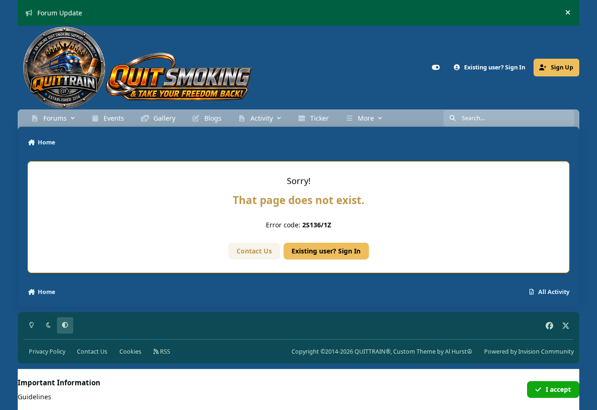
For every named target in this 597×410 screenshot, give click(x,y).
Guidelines (34, 396)
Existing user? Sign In (326, 250)
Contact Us (254, 250)
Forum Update (59, 12)
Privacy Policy (47, 351)
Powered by (529, 351)
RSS (164, 351)
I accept (558, 389)
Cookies (130, 351)
